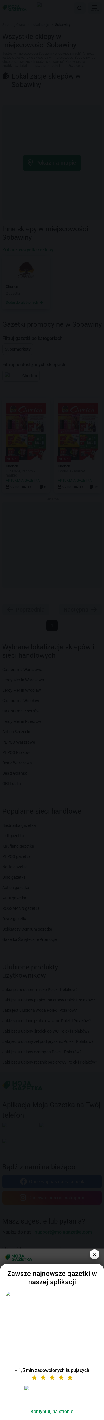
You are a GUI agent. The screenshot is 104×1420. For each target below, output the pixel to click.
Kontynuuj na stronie (52, 1411)
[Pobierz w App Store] (52, 1395)
